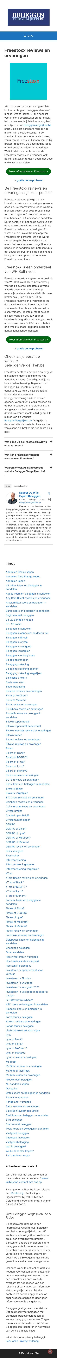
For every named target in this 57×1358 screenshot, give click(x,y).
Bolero (9, 748)
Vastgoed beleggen (17, 1133)
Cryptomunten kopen (18, 819)
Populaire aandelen (17, 1097)
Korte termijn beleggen (19, 1017)
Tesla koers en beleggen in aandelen (27, 1128)
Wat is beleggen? (16, 1146)
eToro (9, 873)
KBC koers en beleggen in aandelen (27, 1004)
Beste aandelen (15, 682)
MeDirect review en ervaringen (24, 1066)
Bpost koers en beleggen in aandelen (28, 784)
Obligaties (12, 1088)
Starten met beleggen (19, 1124)
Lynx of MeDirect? (16, 1048)
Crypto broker (14, 810)
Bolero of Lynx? (15, 766)
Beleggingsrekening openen (22, 668)
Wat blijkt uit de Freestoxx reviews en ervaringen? (25, 443)
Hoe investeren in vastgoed (22, 956)
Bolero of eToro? (15, 761)
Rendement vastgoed (18, 1101)
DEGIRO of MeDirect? (18, 837)
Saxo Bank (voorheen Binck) (22, 1110)
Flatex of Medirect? (17, 921)
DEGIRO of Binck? (16, 828)
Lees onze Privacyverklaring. (22, 1341)
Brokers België (14, 788)
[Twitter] (49, 493)
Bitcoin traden (14, 735)
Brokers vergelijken (17, 793)
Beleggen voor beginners (20, 655)
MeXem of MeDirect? (18, 1070)
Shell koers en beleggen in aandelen (27, 1115)
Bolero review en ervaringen (22, 775)
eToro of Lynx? (14, 891)
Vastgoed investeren (18, 1137)
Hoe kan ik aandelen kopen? (22, 961)
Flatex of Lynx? (15, 917)
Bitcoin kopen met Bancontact (23, 726)
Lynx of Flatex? (15, 1043)
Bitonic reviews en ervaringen (23, 739)
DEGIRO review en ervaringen (23, 846)
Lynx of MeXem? (15, 1052)
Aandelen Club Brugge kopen (23, 576)
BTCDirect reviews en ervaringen (25, 797)
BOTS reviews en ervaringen (22, 779)
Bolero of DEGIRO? (17, 757)
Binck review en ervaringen (21, 704)
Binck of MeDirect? (17, 695)
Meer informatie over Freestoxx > (28, 171)
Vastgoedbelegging (17, 1142)
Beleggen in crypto (17, 642)
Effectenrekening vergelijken (22, 869)
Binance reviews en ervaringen (24, 691)
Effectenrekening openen (20, 864)
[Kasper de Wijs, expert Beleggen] (12, 503)
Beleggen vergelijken (18, 650)
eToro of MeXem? (16, 895)
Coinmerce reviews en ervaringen (25, 806)
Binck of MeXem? (16, 700)
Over (8, 486)
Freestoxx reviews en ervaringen (25, 935)
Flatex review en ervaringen (22, 930)
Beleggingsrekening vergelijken (24, 673)
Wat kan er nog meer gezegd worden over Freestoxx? (21, 456)
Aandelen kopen (15, 580)
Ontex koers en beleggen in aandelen (28, 1092)
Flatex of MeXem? (16, 926)
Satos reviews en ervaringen (22, 1106)
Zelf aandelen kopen (18, 1155)
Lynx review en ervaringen (21, 1057)
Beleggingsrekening (17, 664)
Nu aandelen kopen (17, 1084)
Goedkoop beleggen (18, 947)
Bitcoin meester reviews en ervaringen (28, 730)
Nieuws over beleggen (19, 1079)
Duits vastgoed (15, 851)
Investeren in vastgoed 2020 (22, 987)
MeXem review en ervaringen (23, 1075)
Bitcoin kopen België (18, 721)
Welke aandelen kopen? (20, 1151)
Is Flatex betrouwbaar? (19, 1000)
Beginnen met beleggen (20, 615)
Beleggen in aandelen (18, 628)
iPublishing (17, 1193)
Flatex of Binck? (15, 908)
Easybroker (12, 855)
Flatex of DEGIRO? (16, 912)
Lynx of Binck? (14, 1039)
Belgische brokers (16, 677)
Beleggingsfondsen (17, 659)
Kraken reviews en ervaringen (23, 1021)
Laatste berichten (20, 486)
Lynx (8, 1035)
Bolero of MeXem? (16, 770)
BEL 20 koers (13, 624)
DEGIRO (10, 824)
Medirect (11, 1061)
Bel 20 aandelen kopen (19, 619)
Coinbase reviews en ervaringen (25, 801)
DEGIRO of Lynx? (16, 833)
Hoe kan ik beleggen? (18, 965)
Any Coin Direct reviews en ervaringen (28, 598)
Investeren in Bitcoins (18, 978)
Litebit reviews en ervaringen (23, 1030)
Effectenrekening (16, 860)
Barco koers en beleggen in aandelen (28, 610)
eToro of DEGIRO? (16, 886)
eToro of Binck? (15, 882)
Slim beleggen (14, 1119)
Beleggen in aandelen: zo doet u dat (27, 633)
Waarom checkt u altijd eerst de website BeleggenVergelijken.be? (24, 469)
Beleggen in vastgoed (18, 646)
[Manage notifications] (50, 1351)
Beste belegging (15, 686)
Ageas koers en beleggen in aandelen (28, 593)
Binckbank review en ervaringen (24, 709)
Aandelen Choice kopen (20, 572)
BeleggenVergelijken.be (37, 125)
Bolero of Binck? (15, 752)
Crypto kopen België (17, 815)
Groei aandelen (15, 952)
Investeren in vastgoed (19, 982)
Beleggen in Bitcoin (17, 637)
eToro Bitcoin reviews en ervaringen (27, 877)
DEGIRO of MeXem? (17, 842)
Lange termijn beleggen (20, 1026)
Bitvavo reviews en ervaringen (23, 744)
